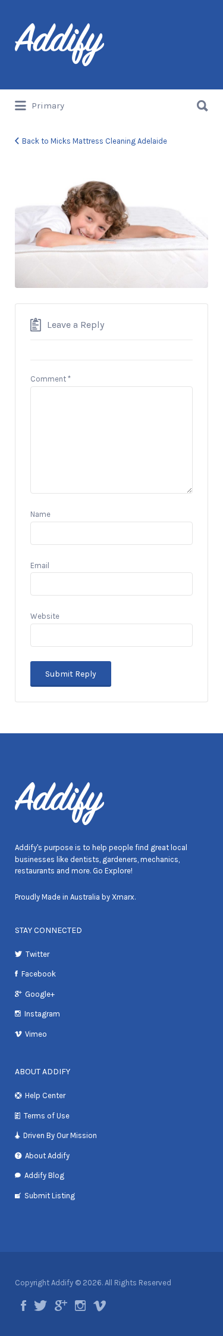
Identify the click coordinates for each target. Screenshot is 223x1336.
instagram (80, 1305)
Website (44, 616)
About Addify (47, 1155)
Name (40, 514)
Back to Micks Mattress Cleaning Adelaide (94, 141)
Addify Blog (44, 1175)
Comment (50, 378)
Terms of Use (47, 1115)
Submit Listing (49, 1195)
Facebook (38, 973)
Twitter (37, 954)
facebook (23, 1305)
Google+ (40, 994)
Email (39, 565)
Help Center (45, 1095)
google (61, 1305)
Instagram (42, 1013)
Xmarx (123, 896)
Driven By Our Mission (60, 1135)
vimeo (99, 1305)
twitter (40, 1305)
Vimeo (36, 1034)
